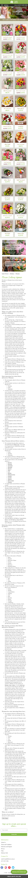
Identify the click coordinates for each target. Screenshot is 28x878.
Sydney (13, 685)
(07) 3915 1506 (23, 5)
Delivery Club (4, 853)
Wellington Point (11, 474)
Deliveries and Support (6, 846)
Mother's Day (16, 444)
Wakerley (10, 479)
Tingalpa (10, 477)
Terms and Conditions (6, 844)
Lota (9, 471)
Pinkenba (10, 482)
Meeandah (10, 467)
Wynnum (18, 273)
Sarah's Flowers (5, 273)
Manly (9, 470)
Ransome (10, 462)
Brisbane (12, 273)
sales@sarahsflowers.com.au (8, 859)
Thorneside (10, 465)
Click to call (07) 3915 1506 (14, 876)
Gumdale (10, 476)
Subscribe (14, 834)
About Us (3, 842)
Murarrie (10, 468)
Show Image (5, 818)
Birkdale (9, 473)
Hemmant (10, 464)
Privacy (3, 848)
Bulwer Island (11, 480)
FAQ (2, 851)
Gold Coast (22, 685)
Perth (10, 685)
